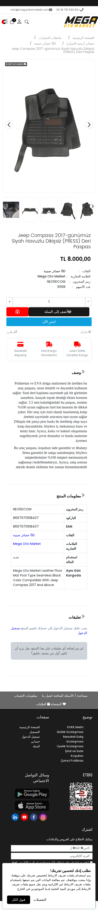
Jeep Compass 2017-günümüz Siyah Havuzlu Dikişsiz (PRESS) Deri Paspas (52, 50)
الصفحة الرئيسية (83, 37)
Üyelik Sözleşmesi (70, 746)
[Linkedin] (15, 817)
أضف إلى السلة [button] (56, 311)
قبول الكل (18, 900)
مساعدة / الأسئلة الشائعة (70, 695)
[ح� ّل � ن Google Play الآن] (30, 793)
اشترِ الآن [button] (49, 321)
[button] (4, 22)
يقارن (10, 332)
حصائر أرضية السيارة (80, 43)
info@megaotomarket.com (30, 10)
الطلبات (41, 704)
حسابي (35, 741)
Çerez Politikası (72, 760)
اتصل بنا (47, 695)
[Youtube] (25, 817)
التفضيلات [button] (40, 900)
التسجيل (34, 732)
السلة (36, 746)
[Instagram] (43, 817)
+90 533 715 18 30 (68, 10)
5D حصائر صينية (45, 43)
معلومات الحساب (25, 695)
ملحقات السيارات (50, 37)
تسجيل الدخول (31, 737)
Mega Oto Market (51, 276)
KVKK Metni (75, 727)
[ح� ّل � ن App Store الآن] (30, 805)
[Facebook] (34, 817)
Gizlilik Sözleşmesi (70, 732)
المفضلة (56, 704)
